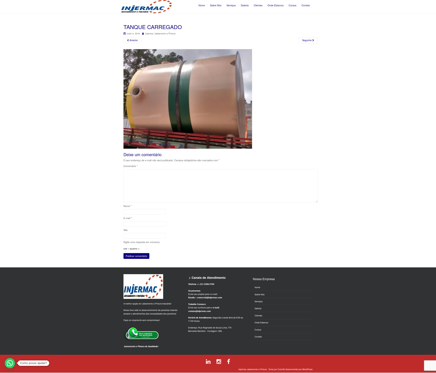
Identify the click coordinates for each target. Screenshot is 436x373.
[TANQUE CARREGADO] (187, 98)
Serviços (259, 301)
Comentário (130, 166)
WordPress (307, 369)
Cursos (258, 329)
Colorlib (281, 369)
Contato (258, 336)
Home (257, 287)
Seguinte (307, 40)
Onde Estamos (261, 322)
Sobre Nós (259, 294)
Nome (127, 206)
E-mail (127, 218)
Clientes (258, 315)
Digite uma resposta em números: (141, 242)
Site (125, 230)
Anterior (133, 40)
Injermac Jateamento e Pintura (160, 33)
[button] (10, 363)
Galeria (258, 308)
